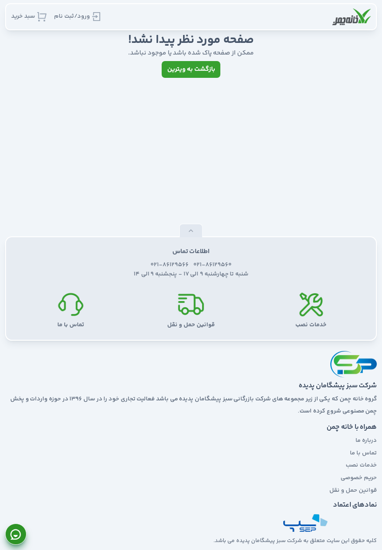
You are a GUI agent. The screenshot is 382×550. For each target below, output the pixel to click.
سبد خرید (23, 16)
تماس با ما (363, 453)
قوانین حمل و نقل (353, 490)
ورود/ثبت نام (72, 16)
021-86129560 (212, 265)
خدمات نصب (361, 465)
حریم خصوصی (359, 477)
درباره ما (366, 440)
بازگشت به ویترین (191, 69)
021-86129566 (169, 265)
